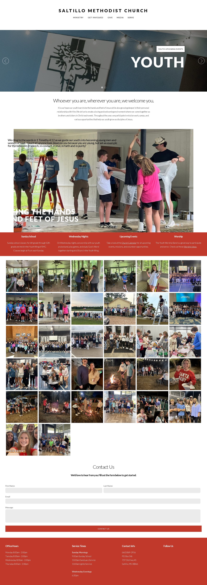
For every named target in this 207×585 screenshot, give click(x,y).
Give (110, 17)
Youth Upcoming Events (170, 49)
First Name (10, 486)
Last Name (108, 486)
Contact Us (103, 529)
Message (9, 507)
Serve (131, 17)
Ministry (78, 17)
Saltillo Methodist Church (103, 10)
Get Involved (96, 17)
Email (7, 496)
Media (120, 17)
